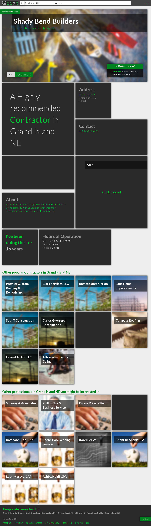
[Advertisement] (38, 172)
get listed (67, 522)
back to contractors (10, 12)
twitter (19, 522)
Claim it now (116, 71)
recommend (24, 74)
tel (89, 131)
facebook (7, 522)
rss (87, 522)
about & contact (34, 522)
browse (79, 522)
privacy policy (52, 522)
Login (147, 3)
